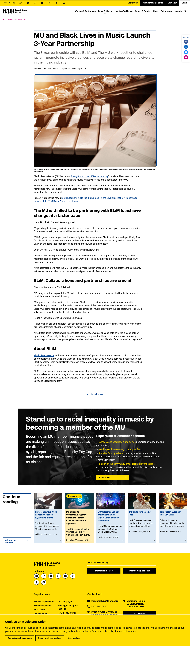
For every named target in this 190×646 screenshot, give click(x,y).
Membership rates (104, 571)
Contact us (133, 3)
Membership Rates (42, 605)
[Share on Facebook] (186, 42)
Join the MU (104, 477)
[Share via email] (186, 57)
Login (184, 3)
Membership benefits (139, 571)
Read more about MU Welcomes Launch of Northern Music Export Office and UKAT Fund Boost (110, 518)
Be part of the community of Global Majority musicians (127, 463)
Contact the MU (41, 613)
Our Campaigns (65, 601)
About (155, 11)
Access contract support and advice (117, 442)
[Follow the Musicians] (13, 2)
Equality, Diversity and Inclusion (68, 607)
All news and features (11, 541)
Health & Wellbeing (123, 11)
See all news (97, 394)
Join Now (172, 3)
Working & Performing (85, 11)
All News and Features (17, 20)
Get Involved (166, 11)
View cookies (74, 638)
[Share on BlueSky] (186, 52)
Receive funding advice (111, 453)
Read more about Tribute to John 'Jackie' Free (142, 518)
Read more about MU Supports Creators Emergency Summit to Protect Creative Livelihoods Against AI (79, 518)
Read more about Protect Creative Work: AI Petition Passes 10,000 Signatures (48, 518)
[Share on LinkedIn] (186, 47)
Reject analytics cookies (49, 638)
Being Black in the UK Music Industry (89, 176)
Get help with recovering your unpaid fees (120, 449)
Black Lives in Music (44, 355)
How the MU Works (67, 613)
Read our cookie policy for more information (114, 631)
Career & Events (142, 11)
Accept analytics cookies (20, 638)
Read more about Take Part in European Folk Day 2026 (173, 518)
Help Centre (39, 609)
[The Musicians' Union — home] (15, 11)
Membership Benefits (153, 3)
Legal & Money (105, 11)
